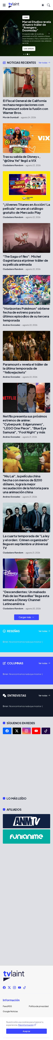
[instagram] (26, 731)
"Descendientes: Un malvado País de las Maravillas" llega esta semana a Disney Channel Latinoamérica (26, 598)
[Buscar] (48, 5)
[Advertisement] (26, 765)
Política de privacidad (38, 1006)
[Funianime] (26, 836)
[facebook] (7, 731)
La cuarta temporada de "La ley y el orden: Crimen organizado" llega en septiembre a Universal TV (26, 542)
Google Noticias (10, 1011)
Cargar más (25, 617)
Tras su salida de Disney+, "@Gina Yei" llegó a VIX (21, 159)
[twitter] (17, 731)
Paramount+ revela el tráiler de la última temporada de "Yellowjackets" (25, 368)
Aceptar (26, 1031)
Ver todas (43, 62)
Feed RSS (7, 1006)
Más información (25, 1025)
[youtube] (36, 731)
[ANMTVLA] (26, 821)
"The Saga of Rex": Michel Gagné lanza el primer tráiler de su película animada (25, 260)
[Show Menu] (4, 5)
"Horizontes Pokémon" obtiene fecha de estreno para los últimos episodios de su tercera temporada (26, 314)
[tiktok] (46, 731)
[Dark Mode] (42, 5)
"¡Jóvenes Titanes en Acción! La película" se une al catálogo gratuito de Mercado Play (26, 208)
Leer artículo (29, 48)
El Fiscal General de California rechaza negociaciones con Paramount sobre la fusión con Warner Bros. (25, 107)
